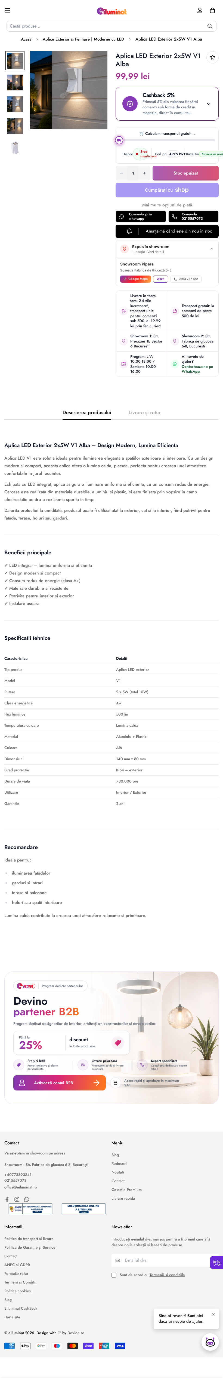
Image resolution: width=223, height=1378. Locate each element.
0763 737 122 (188, 279)
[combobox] (111, 26)
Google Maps (138, 279)
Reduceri (119, 1163)
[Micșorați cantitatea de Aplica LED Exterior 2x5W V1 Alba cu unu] (122, 173)
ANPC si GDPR (17, 1264)
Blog (115, 1154)
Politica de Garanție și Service (29, 1247)
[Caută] (210, 26)
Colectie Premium (127, 1189)
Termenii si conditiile (167, 1275)
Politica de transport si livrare (29, 1238)
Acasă (26, 39)
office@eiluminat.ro (20, 1187)
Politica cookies (17, 1291)
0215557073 (15, 1180)
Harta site (12, 1317)
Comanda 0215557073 (192, 216)
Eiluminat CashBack (20, 1308)
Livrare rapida (123, 1198)
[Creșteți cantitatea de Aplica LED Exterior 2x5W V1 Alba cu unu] (144, 173)
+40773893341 (18, 1174)
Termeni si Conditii (20, 1282)
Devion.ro (75, 1333)
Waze (161, 279)
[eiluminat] (111, 10)
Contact (118, 1181)
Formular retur (16, 1273)
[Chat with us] (210, 1342)
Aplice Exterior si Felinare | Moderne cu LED (83, 39)
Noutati (118, 1172)
